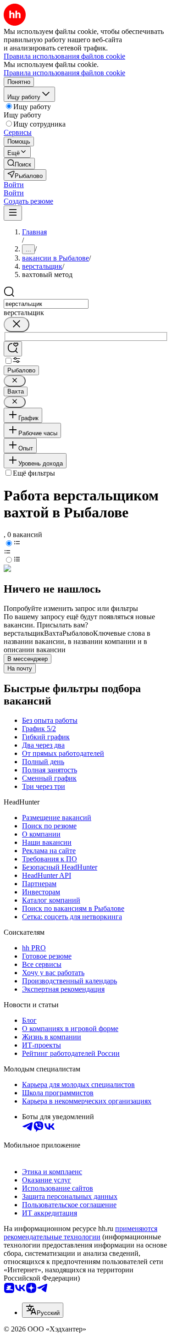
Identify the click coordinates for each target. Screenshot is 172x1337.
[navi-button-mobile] (13, 213)
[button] (14, 185)
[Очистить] (16, 324)
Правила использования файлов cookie (64, 73)
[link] (19, 163)
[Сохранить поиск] (13, 348)
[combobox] (46, 304)
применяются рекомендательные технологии (80, 1233)
